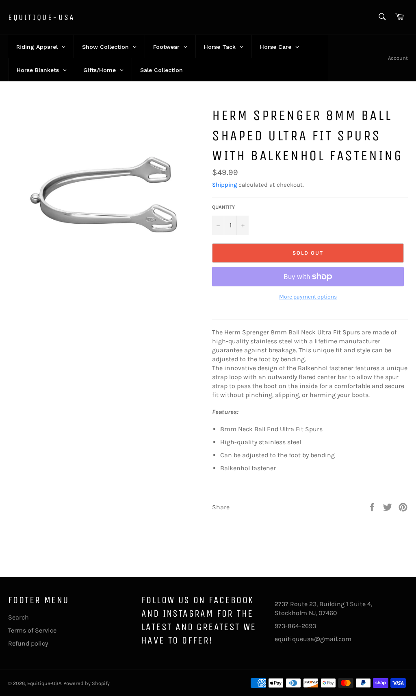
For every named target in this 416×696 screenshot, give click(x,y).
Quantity (223, 207)
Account (398, 58)
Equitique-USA (41, 17)
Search (18, 617)
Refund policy (28, 643)
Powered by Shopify (86, 683)
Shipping (224, 184)
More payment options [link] (308, 296)
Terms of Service (32, 630)
